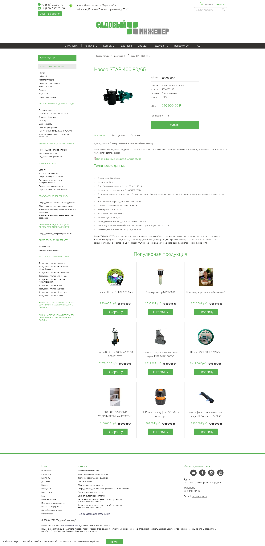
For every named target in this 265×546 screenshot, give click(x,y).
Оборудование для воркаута (53, 196)
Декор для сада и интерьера (53, 240)
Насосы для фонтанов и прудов (53, 149)
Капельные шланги (47, 97)
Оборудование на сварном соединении (56, 206)
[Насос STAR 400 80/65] (118, 97)
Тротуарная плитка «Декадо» (52, 288)
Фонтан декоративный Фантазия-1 (206, 292)
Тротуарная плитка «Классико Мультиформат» (52, 280)
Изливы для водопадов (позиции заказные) (54, 135)
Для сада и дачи (47, 163)
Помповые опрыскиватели (51, 186)
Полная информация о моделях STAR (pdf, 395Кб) (118, 159)
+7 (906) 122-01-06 (53, 8)
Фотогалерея (47, 513)
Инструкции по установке (52, 503)
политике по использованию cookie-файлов (78, 541)
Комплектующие (46, 79)
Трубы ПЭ (43, 93)
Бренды (142, 45)
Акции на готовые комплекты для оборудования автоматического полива (57, 304)
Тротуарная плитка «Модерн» (52, 263)
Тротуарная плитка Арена (50, 285)
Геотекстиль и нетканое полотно (53, 113)
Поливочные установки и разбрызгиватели (50, 181)
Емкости (43, 90)
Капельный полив (47, 86)
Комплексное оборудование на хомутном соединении (57, 210)
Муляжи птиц (45, 246)
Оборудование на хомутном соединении (57, 202)
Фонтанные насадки (48, 153)
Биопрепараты (45, 124)
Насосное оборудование (50, 83)
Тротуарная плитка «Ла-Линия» (53, 276)
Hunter (42, 73)
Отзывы (135, 135)
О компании (71, 45)
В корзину (115, 312)
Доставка (126, 45)
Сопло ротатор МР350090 (160, 292)
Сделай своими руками (51, 510)
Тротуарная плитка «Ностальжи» (54, 272)
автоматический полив (69, 525)
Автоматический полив (51, 66)
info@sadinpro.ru (199, 496)
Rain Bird (43, 76)
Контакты (109, 45)
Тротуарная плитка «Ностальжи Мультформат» (53, 267)
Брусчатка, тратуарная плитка (55, 256)
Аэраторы (43, 120)
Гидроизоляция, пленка (49, 110)
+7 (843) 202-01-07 (53, 4)
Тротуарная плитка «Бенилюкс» (53, 292)
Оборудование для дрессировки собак (56, 233)
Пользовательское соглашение (94, 513)
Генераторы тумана (48, 127)
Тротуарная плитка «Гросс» (51, 295)
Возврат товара (48, 499)
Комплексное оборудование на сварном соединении (57, 216)
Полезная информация (51, 506)
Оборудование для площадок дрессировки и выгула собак (54, 225)
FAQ (198, 45)
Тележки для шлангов (49, 173)
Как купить (90, 45)
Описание (99, 135)
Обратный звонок (50, 13)
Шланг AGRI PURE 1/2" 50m (205, 352)
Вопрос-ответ (182, 45)
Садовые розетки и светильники (53, 189)
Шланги (42, 169)
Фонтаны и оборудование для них (56, 143)
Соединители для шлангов (51, 176)
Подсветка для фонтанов (50, 156)
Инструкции (118, 135)
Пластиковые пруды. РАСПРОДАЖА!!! (55, 130)
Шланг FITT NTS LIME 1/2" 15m (115, 292)
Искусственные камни (49, 250)
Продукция (159, 45)
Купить (174, 125)
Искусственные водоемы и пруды (56, 103)
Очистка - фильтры (47, 117)
